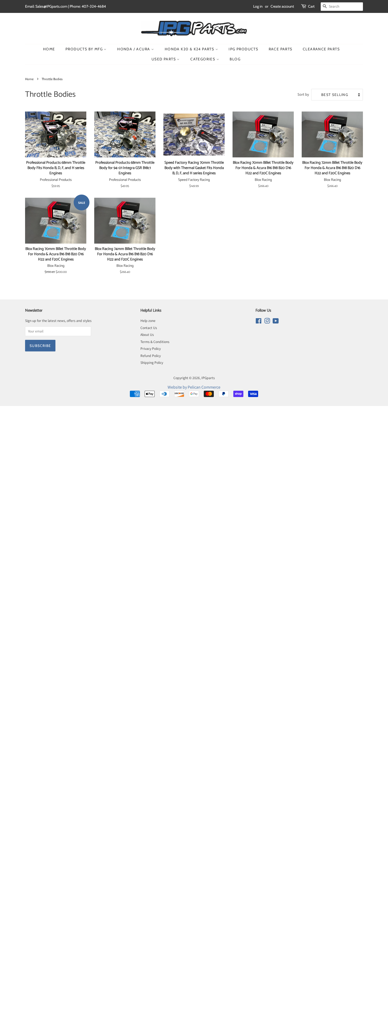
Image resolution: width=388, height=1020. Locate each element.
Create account (282, 6)
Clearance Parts (321, 49)
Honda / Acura (134, 49)
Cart (311, 6)
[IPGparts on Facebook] (258, 322)
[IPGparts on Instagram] (267, 322)
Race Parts (280, 49)
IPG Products (243, 49)
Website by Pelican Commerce (194, 387)
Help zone (147, 320)
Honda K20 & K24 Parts (190, 49)
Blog (235, 59)
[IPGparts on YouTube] (276, 322)
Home (49, 49)
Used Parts (164, 59)
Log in (258, 6)
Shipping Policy (151, 362)
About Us (147, 334)
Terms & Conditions (154, 341)
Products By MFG (84, 49)
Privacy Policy (150, 348)
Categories (203, 59)
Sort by (303, 94)
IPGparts (208, 377)
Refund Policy (150, 355)
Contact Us (148, 327)
